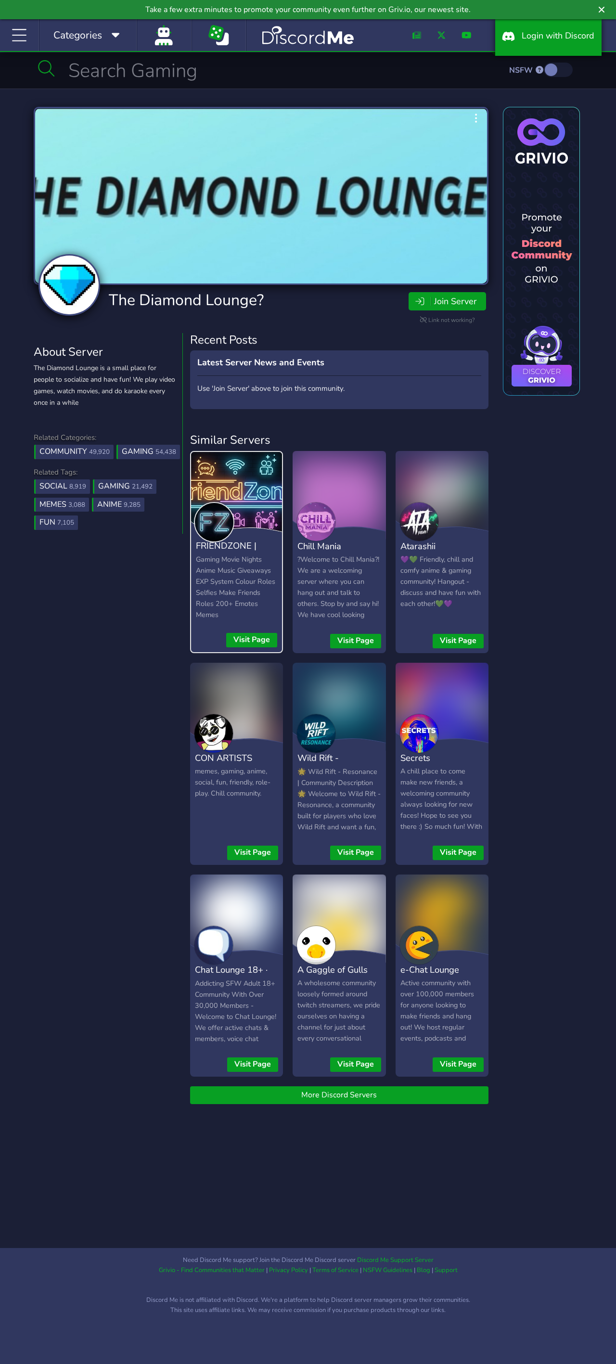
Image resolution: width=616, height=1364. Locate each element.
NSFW (522, 70)
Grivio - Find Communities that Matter (212, 1270)
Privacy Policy (288, 1270)
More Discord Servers (339, 1095)
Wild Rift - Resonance (319, 765)
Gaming (149, 451)
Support (446, 1270)
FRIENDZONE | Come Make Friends (235, 553)
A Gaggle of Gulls (332, 970)
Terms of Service (335, 1270)
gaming (125, 486)
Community (74, 451)
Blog (423, 1270)
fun (56, 522)
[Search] (46, 68)
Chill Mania (319, 546)
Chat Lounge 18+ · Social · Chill (231, 977)
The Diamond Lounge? (186, 300)
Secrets (415, 758)
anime (119, 504)
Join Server (455, 301)
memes (62, 504)
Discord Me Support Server (395, 1260)
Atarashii (418, 546)
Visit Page (251, 639)
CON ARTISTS (223, 758)
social (62, 486)
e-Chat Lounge (429, 970)
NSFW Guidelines (387, 1270)
